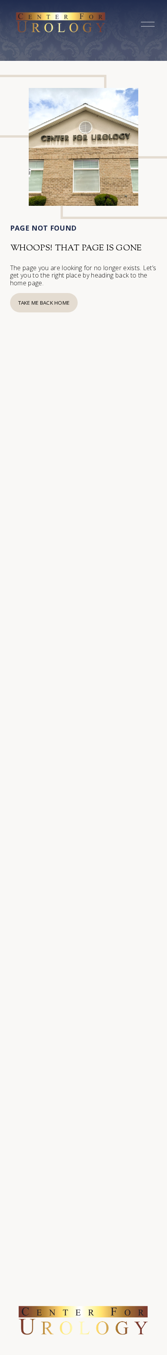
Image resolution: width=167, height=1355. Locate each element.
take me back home (44, 302)
